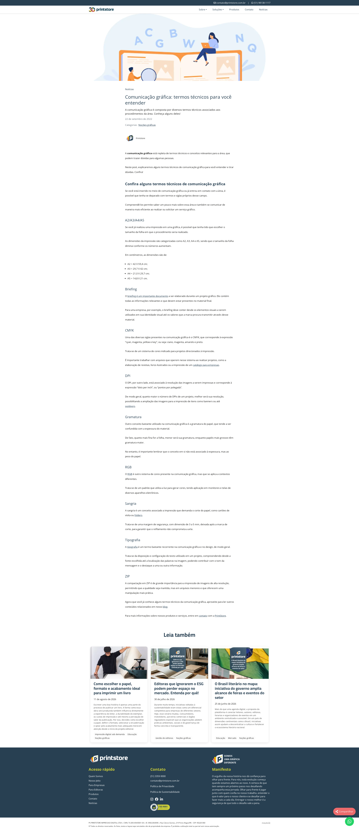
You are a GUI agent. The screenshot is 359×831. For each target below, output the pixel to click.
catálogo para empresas (206, 365)
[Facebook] (156, 799)
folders (138, 515)
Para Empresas (97, 785)
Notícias (263, 9)
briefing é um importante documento (147, 296)
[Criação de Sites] (266, 822)
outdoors (130, 406)
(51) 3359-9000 (158, 776)
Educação (132, 734)
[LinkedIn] (161, 799)
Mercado (232, 738)
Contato (249, 9)
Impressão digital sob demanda (110, 734)
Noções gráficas (147, 125)
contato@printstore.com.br (165, 780)
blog (165, 606)
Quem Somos (96, 776)
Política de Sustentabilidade (165, 791)
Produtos (234, 9)
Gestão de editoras (164, 738)
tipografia (132, 546)
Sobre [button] (202, 9)
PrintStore (220, 615)
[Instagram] (151, 799)
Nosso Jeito (95, 780)
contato (203, 615)
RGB (129, 474)
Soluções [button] (217, 9)
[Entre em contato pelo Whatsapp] (349, 821)
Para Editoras (96, 789)
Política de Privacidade (162, 786)
